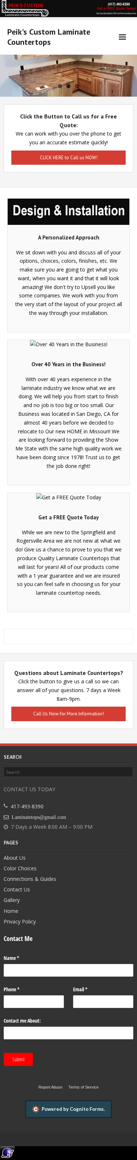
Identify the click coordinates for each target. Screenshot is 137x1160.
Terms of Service (83, 1087)
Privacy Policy (20, 921)
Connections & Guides (30, 878)
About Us (15, 857)
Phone (20, 989)
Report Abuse (50, 1087)
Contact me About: (22, 1020)
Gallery (12, 900)
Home (11, 910)
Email (88, 989)
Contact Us (17, 889)
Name (20, 957)
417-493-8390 (27, 806)
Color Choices (20, 868)
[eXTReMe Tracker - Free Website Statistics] (7, 1150)
